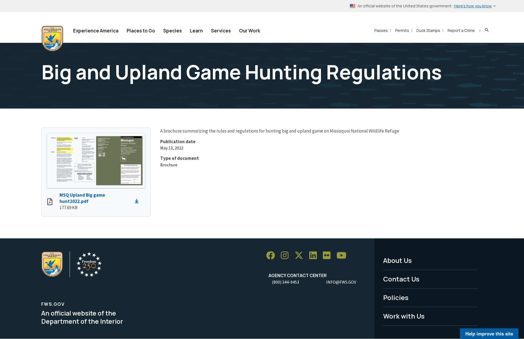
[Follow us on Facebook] (272, 255)
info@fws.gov (341, 282)
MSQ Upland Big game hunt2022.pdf (82, 198)
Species (172, 31)
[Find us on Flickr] (328, 255)
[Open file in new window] (49, 202)
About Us (397, 260)
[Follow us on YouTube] (343, 255)
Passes (381, 30)
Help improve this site (489, 333)
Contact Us (401, 278)
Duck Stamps (428, 30)
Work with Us (404, 315)
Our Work (249, 31)
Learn (196, 31)
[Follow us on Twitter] (300, 255)
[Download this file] (138, 201)
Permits (402, 30)
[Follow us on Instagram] (286, 255)
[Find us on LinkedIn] (315, 255)
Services (221, 31)
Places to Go (141, 31)
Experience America (95, 31)
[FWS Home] (52, 39)
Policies (396, 297)
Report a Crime (461, 30)
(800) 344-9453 (285, 282)
